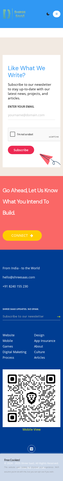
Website (9, 335)
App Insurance (44, 341)
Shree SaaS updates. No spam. (21, 309)
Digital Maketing (14, 352)
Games (8, 346)
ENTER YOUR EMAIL (21, 106)
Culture (39, 352)
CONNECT (20, 235)
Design (39, 335)
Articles (39, 357)
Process (8, 357)
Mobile (8, 341)
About (38, 346)
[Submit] (56, 316)
